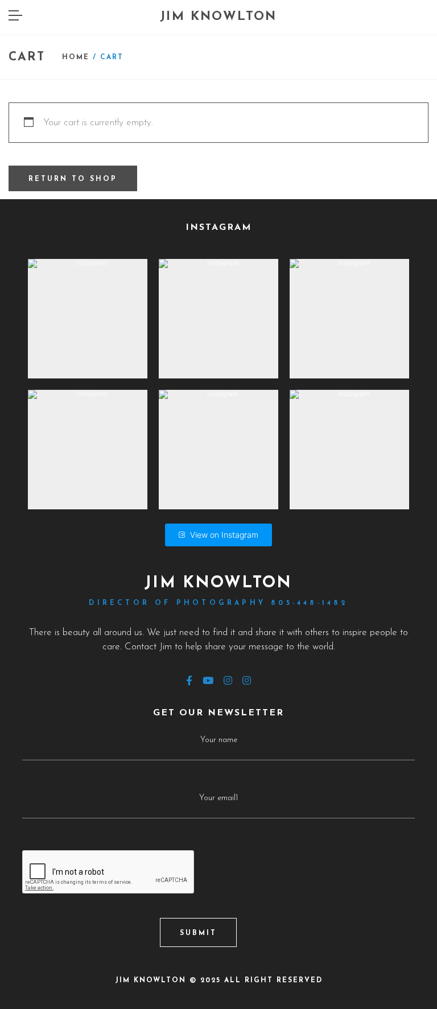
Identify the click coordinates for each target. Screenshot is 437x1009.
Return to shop (72, 179)
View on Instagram (224, 534)
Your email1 (218, 798)
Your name (218, 740)
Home (75, 57)
